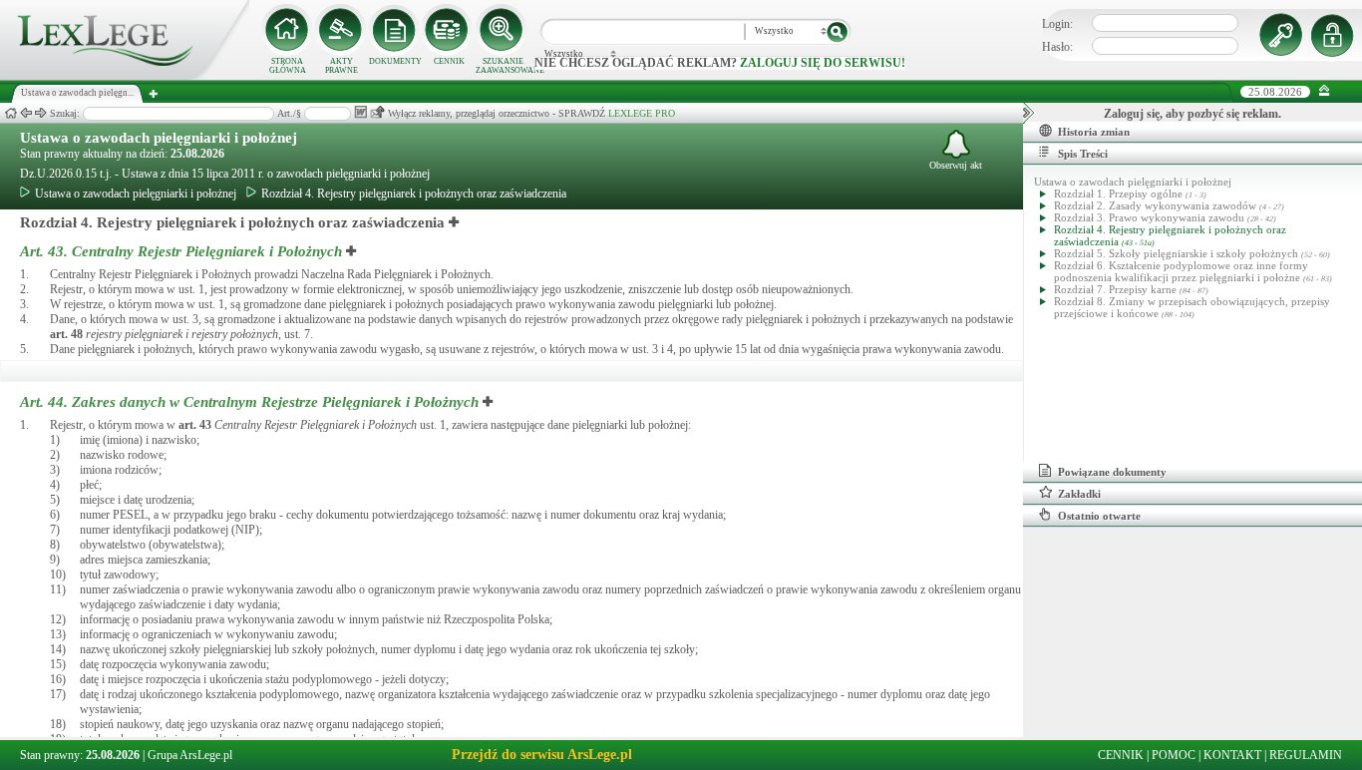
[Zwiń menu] (1324, 91)
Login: (1057, 24)
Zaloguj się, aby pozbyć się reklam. (1192, 114)
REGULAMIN (1305, 755)
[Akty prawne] (341, 30)
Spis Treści (1083, 154)
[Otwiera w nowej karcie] (455, 222)
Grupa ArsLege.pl (190, 755)
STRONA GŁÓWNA (287, 66)
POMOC (1173, 755)
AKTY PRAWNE (341, 66)
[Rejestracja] (1335, 35)
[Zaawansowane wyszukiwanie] (502, 30)
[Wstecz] (26, 113)
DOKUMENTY (395, 61)
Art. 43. (181, 251)
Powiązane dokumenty (1112, 472)
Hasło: (1057, 47)
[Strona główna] (124, 76)
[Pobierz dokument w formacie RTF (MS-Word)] (360, 112)
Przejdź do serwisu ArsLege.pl (542, 754)
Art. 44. (249, 402)
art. (66, 334)
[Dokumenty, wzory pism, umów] (395, 30)
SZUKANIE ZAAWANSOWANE (502, 66)
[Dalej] (41, 113)
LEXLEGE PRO (641, 113)
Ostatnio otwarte (1099, 516)
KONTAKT (1232, 755)
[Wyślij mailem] (377, 112)
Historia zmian (1094, 132)
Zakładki (1079, 494)
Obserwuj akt (955, 165)
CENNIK (449, 61)
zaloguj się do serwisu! (822, 63)
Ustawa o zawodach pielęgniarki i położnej (158, 138)
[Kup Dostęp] (449, 30)
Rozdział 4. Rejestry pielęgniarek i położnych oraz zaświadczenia (413, 193)
